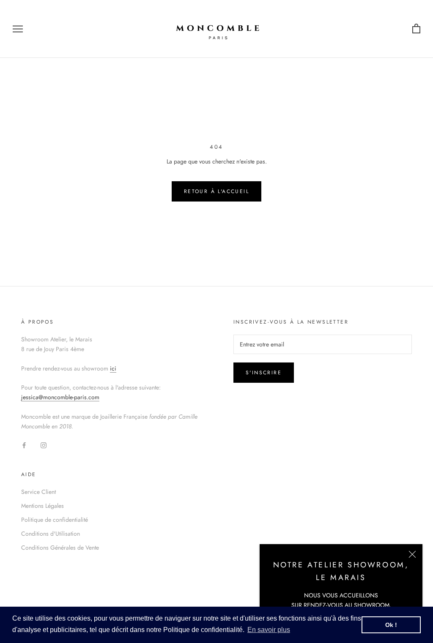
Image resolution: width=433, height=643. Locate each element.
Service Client (38, 492)
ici (113, 368)
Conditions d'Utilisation (50, 533)
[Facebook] (24, 445)
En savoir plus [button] (268, 629)
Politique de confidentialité (54, 519)
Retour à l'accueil (216, 191)
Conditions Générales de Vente (60, 547)
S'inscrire (264, 372)
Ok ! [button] (391, 624)
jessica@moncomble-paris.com (60, 397)
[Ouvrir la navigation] (18, 29)
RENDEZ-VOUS (323, 605)
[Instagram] (44, 445)
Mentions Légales (42, 505)
